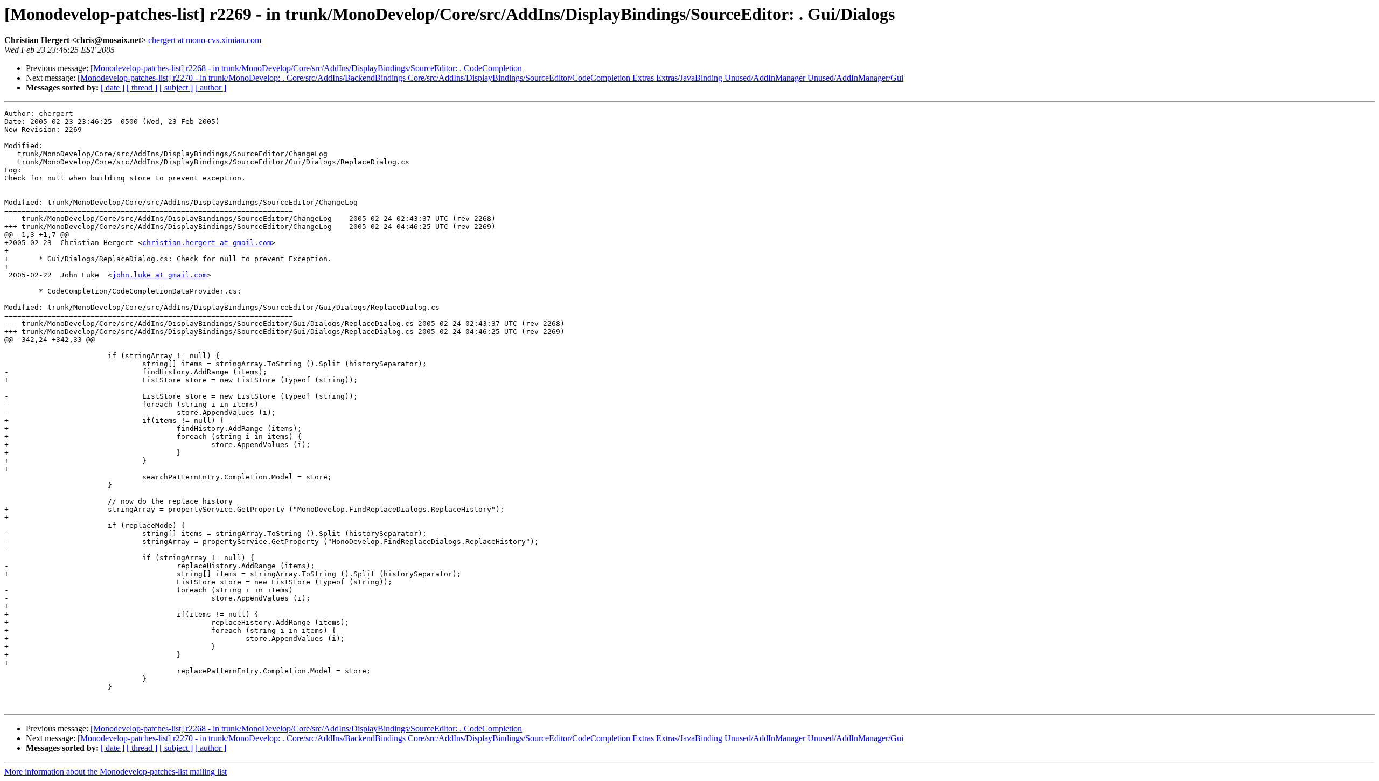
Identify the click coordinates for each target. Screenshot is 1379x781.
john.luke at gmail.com (159, 275)
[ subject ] (176, 87)
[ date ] (112, 87)
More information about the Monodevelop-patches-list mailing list (115, 771)
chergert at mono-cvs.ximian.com (204, 40)
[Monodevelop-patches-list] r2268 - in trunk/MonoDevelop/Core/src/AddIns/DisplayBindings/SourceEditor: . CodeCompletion (306, 68)
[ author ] (210, 87)
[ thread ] (142, 87)
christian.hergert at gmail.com (206, 243)
